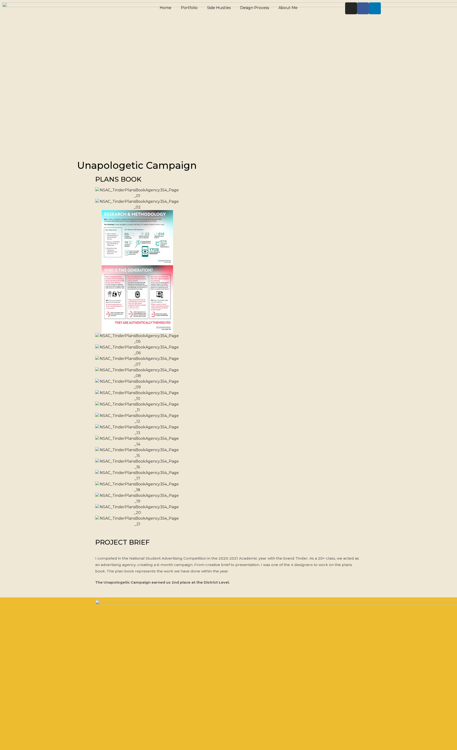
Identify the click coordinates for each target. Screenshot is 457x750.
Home (165, 7)
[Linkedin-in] (375, 8)
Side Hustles (219, 7)
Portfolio (189, 7)
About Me (288, 7)
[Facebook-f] (363, 8)
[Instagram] (351, 8)
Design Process (254, 7)
